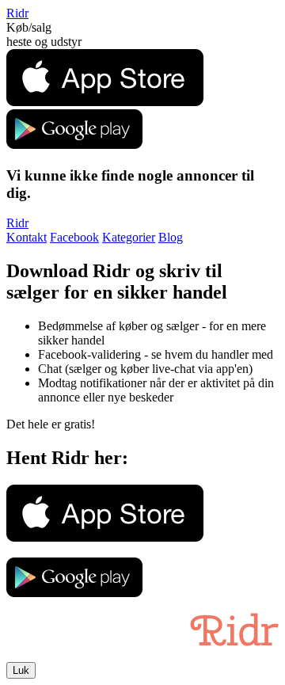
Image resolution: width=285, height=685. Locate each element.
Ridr (17, 13)
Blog (170, 237)
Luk (21, 670)
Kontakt (26, 237)
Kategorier (128, 237)
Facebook (74, 237)
